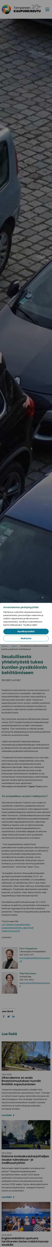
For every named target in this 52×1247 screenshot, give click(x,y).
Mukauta (26, 638)
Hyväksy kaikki (26, 631)
